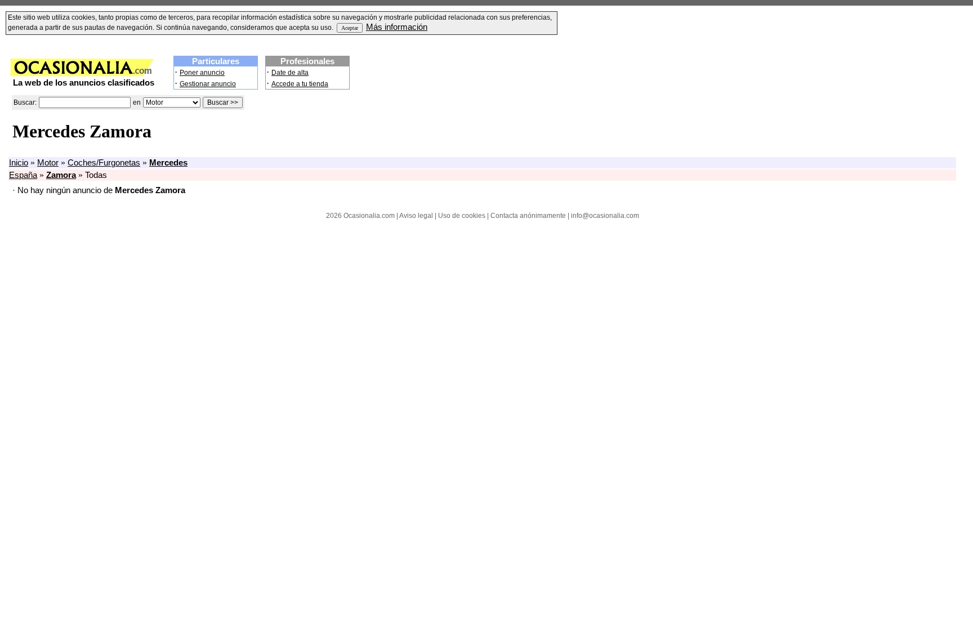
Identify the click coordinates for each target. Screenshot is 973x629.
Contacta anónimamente (528, 216)
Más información (396, 27)
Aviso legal (416, 216)
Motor (48, 162)
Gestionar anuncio (208, 84)
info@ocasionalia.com (605, 216)
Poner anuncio (202, 73)
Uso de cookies (461, 216)
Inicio (18, 162)
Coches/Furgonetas (104, 162)
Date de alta (290, 73)
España (23, 175)
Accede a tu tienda (299, 84)
